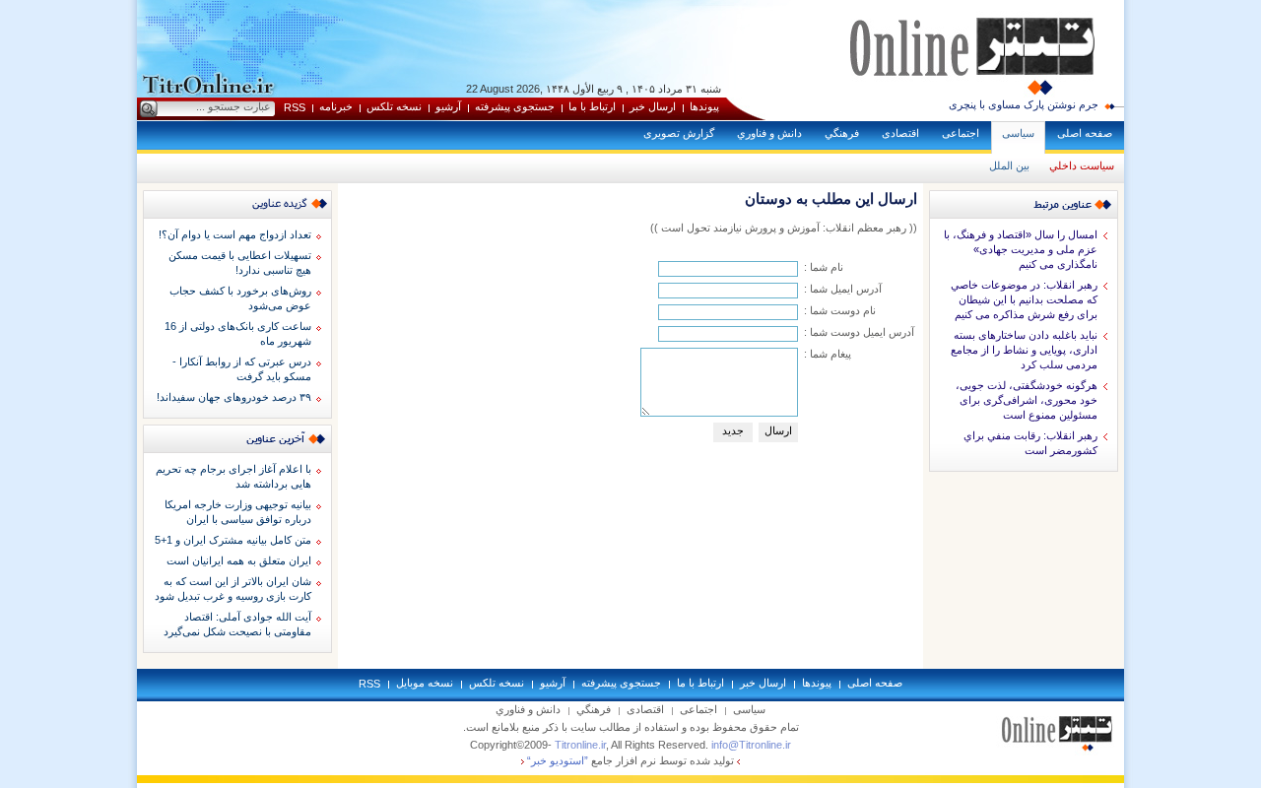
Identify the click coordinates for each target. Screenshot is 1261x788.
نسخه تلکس (394, 106)
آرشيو (448, 106)
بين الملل (1009, 165)
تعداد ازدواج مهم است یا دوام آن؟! (235, 234)
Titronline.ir (580, 745)
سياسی (1018, 133)
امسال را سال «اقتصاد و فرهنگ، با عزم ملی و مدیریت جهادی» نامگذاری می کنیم (1020, 249)
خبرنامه (336, 106)
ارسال (778, 430)
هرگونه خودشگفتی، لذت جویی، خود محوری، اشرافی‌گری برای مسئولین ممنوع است (1026, 400)
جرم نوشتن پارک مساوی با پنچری (1023, 104)
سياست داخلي (1081, 165)
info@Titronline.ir (751, 745)
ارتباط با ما (592, 106)
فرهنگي (842, 133)
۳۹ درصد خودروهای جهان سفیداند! (234, 397)
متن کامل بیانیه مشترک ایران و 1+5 (233, 540)
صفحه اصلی (1084, 133)
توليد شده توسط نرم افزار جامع (630, 760)
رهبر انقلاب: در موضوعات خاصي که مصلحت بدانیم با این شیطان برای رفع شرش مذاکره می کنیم (1024, 299)
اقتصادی (900, 133)
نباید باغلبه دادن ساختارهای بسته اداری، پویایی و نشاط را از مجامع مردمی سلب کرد (1024, 349)
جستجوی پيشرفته (515, 106)
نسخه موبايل (424, 683)
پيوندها (704, 106)
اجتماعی (960, 133)
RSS (294, 107)
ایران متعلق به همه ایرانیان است (238, 560)
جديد (733, 430)
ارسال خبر (653, 106)
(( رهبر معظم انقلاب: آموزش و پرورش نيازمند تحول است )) (783, 227)
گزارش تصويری (678, 133)
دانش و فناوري (769, 133)
